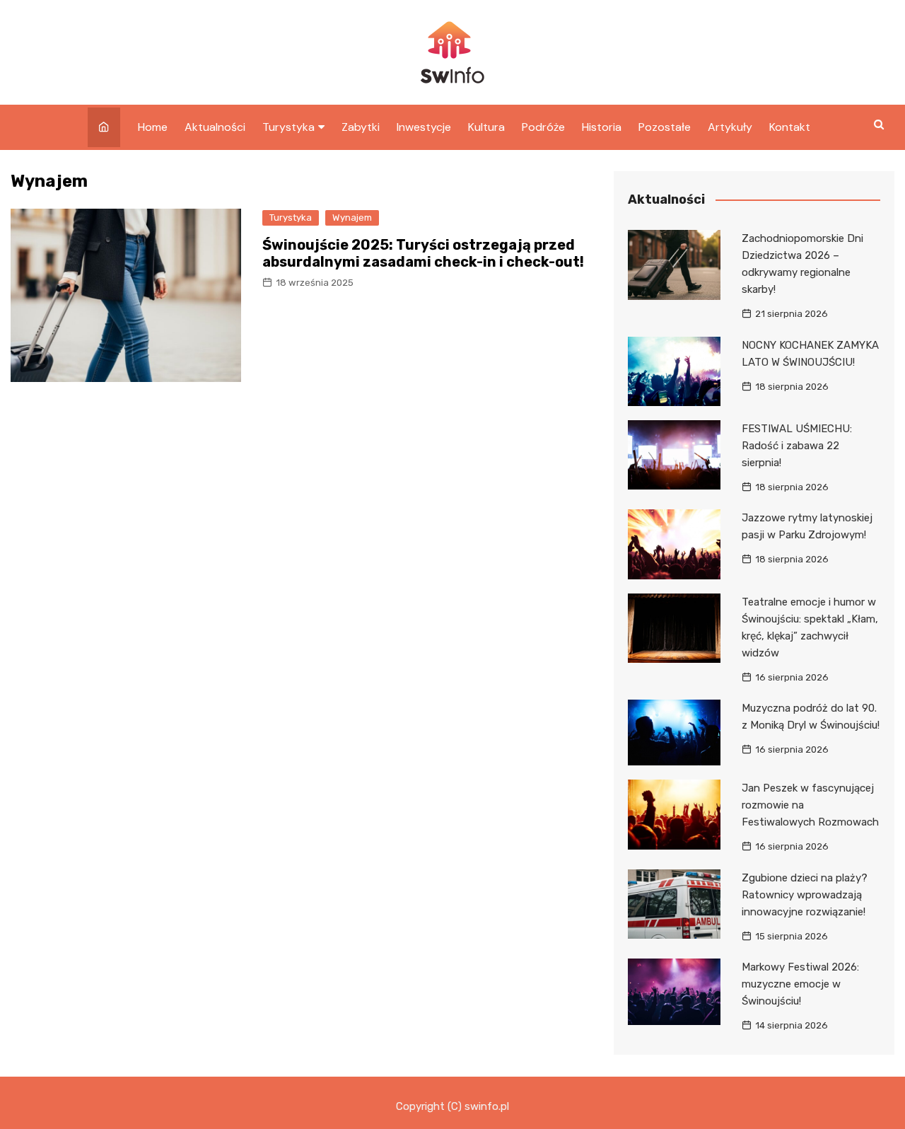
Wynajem (352, 217)
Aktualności (215, 127)
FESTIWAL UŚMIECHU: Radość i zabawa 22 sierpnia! (797, 445)
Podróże (543, 127)
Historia (601, 127)
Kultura (486, 127)
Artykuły (730, 127)
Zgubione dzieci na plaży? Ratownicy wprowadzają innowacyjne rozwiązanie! (805, 895)
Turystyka (288, 127)
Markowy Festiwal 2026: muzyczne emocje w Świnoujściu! (800, 984)
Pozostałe (664, 127)
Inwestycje (424, 127)
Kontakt (789, 127)
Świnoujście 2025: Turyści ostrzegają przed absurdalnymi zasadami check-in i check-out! (423, 253)
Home (153, 127)
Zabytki (360, 127)
